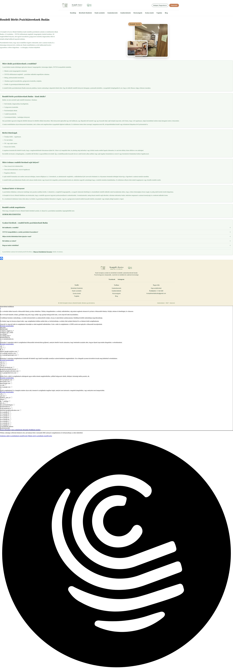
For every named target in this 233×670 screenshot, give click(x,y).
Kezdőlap (73, 13)
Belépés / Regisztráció (160, 5)
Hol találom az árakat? (9, 241)
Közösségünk (138, 13)
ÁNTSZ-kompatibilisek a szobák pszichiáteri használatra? (20, 232)
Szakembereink (112, 13)
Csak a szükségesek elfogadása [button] (20, 429)
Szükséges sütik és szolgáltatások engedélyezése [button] (14, 436)
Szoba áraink (149, 13)
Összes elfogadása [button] (5, 429)
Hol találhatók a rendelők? (10, 227)
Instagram (121, 279)
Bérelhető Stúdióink (85, 13)
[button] (116, 553)
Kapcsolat (174, 5)
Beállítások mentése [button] (34, 429)
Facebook (112, 279)
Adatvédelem (161, 303)
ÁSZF (167, 303)
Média (2, 376)
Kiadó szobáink (100, 13)
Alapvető (2, 324)
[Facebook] (116, 258)
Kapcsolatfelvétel (156, 288)
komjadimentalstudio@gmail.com (156, 293)
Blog (166, 13)
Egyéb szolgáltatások (6, 390)
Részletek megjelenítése (7, 326)
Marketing (3, 358)
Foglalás (159, 13)
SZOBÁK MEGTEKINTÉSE (11, 214)
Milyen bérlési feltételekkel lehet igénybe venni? (16, 236)
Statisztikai (3, 342)
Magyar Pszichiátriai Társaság (42, 252)
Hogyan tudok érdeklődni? (10, 245)
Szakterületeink (125, 13)
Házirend (172, 303)
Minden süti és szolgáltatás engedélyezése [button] (40, 436)
